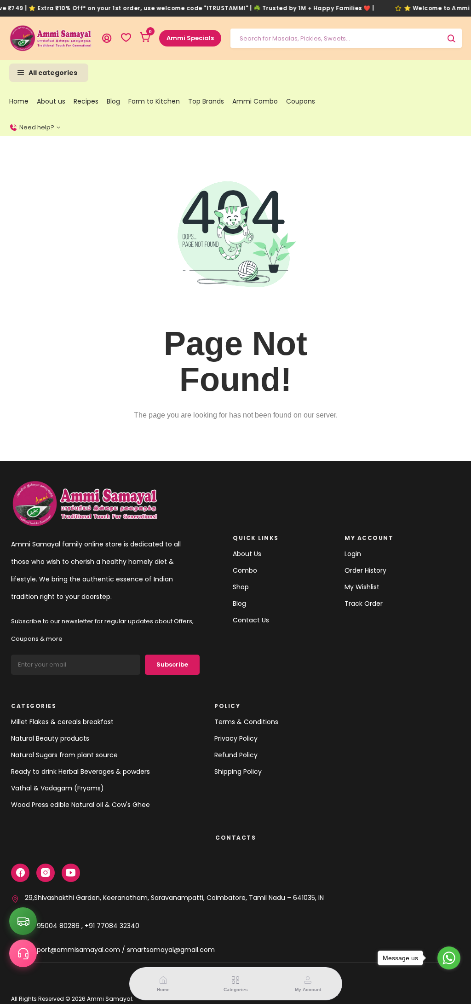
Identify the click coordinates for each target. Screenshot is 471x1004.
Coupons (300, 101)
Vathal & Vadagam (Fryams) (57, 788)
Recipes (86, 101)
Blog (113, 101)
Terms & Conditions (246, 721)
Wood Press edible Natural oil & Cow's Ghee (80, 804)
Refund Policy (236, 755)
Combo (245, 570)
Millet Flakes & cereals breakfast (62, 721)
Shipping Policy (238, 771)
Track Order (364, 603)
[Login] (106, 38)
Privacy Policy (236, 738)
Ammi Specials (190, 38)
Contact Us (251, 620)
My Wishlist (362, 587)
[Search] (451, 38)
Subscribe (172, 664)
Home (19, 101)
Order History (365, 570)
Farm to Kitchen (154, 101)
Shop (241, 587)
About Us (247, 553)
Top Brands (206, 101)
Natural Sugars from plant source (64, 755)
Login (353, 553)
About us (51, 101)
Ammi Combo (255, 101)
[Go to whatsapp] (448, 957)
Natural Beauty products (50, 738)
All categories (53, 72)
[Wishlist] (126, 38)
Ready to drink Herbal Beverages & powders (80, 771)
